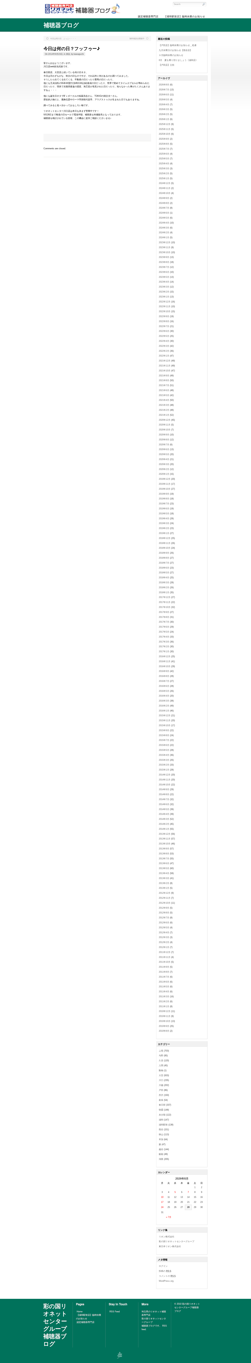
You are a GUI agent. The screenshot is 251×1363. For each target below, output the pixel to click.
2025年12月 (164, 124)
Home (79, 1311)
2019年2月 (164, 528)
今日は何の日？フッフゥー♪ (72, 48)
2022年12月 (164, 301)
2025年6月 (164, 153)
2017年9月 (164, 612)
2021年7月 (164, 385)
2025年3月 (164, 168)
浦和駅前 (163, 1124)
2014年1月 (164, 829)
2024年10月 (164, 193)
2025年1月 (164, 178)
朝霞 (161, 1110)
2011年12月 (164, 952)
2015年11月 (164, 720)
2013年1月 (164, 888)
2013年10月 (164, 843)
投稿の (165, 1271)
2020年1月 (164, 474)
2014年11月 (164, 779)
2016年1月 (164, 710)
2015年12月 (164, 715)
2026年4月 (164, 104)
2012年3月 (164, 937)
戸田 (161, 1090)
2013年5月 (164, 868)
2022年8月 (164, 321)
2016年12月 (164, 656)
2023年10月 (164, 252)
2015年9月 (164, 730)
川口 (68, 54)
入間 (161, 1065)
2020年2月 (164, 469)
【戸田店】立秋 (166, 65)
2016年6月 (164, 686)
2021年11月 (164, 365)
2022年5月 (164, 336)
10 (162, 1197)
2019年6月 (164, 508)
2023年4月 (164, 282)
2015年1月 (164, 769)
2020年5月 (164, 454)
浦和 (161, 1119)
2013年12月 (164, 834)
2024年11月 (164, 188)
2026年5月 (164, 99)
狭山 (161, 1134)
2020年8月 (164, 439)
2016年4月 (164, 696)
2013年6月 (164, 863)
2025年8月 (164, 144)
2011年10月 (164, 962)
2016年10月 (164, 666)
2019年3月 (164, 523)
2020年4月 (164, 459)
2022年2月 (164, 351)
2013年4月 (164, 873)
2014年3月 (164, 819)
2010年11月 (164, 1016)
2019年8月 (164, 498)
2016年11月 (164, 661)
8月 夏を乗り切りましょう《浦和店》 (178, 60)
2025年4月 (164, 163)
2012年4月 (164, 932)
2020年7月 (164, 444)
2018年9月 (164, 553)
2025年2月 (164, 173)
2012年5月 (164, 927)
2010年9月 (164, 1026)
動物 (161, 1070)
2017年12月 (164, 597)
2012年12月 (164, 893)
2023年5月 (164, 277)
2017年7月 (164, 622)
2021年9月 (164, 375)
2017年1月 (164, 651)
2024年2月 (164, 232)
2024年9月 (164, 198)
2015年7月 (164, 740)
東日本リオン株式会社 (170, 1246)
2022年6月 (164, 331)
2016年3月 (164, 700)
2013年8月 (164, 853)
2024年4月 (164, 222)
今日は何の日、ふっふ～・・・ (63, 38)
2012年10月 (164, 903)
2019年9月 (164, 494)
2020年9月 (164, 434)
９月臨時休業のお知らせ (171, 55)
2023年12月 (164, 242)
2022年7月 (164, 326)
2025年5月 (164, 158)
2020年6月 (164, 449)
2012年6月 (164, 922)
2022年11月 (164, 306)
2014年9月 (164, 789)
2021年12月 (164, 360)
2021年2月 (164, 410)
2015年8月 (164, 735)
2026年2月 (164, 114)
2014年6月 (164, 804)
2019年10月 (164, 489)
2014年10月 (164, 784)
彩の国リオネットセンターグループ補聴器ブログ (55, 1325)
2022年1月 (164, 355)
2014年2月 (164, 824)
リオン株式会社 (166, 1236)
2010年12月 (164, 1011)
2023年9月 (164, 257)
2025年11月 (164, 129)
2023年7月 (164, 267)
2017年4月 (164, 636)
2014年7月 (164, 799)
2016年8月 (164, 676)
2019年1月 (164, 533)
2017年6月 (164, 627)
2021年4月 (164, 400)
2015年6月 (164, 745)
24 (162, 1207)
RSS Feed (114, 1311)
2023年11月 (164, 247)
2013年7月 (164, 858)
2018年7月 (164, 563)
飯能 (161, 1154)
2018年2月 (164, 587)
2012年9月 (164, 908)
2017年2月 (164, 646)
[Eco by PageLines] (119, 1355)
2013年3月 (164, 878)
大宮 (161, 1075)
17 (162, 1202)
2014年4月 (164, 814)
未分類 (162, 1114)
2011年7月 (164, 977)
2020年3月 (164, 464)
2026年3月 (164, 109)
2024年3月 (164, 227)
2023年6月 (164, 272)
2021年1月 (164, 415)
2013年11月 (164, 838)
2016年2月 (164, 705)
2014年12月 (164, 774)
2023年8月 (164, 262)
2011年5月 (164, 986)
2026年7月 (164, 89)
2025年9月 (164, 139)
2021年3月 (164, 405)
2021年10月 (164, 370)
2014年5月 (164, 809)
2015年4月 (164, 755)
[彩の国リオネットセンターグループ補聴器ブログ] (82, 13)
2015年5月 (164, 750)
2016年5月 (164, 691)
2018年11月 (164, 543)
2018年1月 (164, 592)
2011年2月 (164, 1001)
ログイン (163, 1266)
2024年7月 (164, 208)
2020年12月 (164, 420)
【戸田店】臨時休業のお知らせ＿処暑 (178, 45)
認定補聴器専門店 (85, 1322)
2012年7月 (164, 917)
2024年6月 (164, 213)
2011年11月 (164, 957)
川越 (161, 1085)
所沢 (161, 1095)
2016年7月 (164, 681)
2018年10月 (164, 548)
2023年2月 (164, 291)
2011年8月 (164, 972)
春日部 (162, 1105)
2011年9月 (164, 967)
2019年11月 (164, 484)
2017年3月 (164, 641)
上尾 (161, 1050)
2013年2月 (164, 883)
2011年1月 (164, 1006)
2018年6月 (164, 567)
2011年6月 (164, 981)
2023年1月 (164, 296)
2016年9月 (164, 671)
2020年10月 (164, 429)
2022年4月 (164, 341)
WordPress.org (166, 1281)
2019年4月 (164, 518)
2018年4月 (164, 577)
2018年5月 (164, 572)
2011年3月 (164, 996)
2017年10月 (164, 607)
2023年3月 (164, 286)
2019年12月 (164, 479)
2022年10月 (164, 311)
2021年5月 (164, 395)
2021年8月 (164, 380)
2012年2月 (164, 942)
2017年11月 (164, 602)
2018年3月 (164, 582)
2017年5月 (164, 631)
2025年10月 (164, 134)
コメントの (167, 1276)
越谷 (161, 1149)
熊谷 (161, 1129)
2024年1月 (164, 237)
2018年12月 (164, 538)
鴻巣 (161, 1159)
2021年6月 (164, 390)
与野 (161, 1055)
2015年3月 (164, 760)
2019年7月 (164, 503)
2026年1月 (164, 119)
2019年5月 (164, 513)
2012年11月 (164, 898)
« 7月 (168, 1217)
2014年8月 (164, 794)
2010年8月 (164, 1031)
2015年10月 (164, 725)
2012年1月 (164, 947)
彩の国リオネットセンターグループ (176, 1241)
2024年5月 (164, 217)
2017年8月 (164, 617)
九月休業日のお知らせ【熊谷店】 (175, 50)
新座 (161, 1100)
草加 (161, 1139)
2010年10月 (164, 1021)
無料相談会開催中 (136, 38)
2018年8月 (164, 558)
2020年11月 (164, 424)
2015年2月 (164, 764)
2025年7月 (164, 149)
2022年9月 (164, 316)
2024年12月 (164, 183)
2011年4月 (164, 991)
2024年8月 (164, 203)
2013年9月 (164, 848)
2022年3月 (164, 346)
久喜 (161, 1060)
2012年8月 (164, 912)
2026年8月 (164, 84)
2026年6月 (164, 94)
